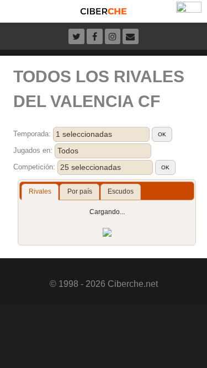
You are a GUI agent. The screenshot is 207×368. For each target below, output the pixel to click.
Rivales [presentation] (40, 191)
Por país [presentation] (79, 191)
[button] (162, 134)
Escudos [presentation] (121, 191)
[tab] (40, 192)
